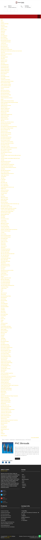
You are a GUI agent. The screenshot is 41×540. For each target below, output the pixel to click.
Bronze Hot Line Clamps (5, 417)
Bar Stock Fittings (4, 300)
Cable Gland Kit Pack (4, 271)
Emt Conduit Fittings (4, 224)
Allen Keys (2, 120)
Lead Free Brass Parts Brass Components (8, 376)
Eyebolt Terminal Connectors (6, 415)
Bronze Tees (3, 318)
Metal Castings (3, 391)
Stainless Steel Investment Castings (7, 81)
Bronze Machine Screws (5, 76)
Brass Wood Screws (4, 44)
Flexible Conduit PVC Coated (6, 277)
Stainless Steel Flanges (5, 364)
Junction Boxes (3, 220)
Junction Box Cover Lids (5, 227)
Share (4, 497)
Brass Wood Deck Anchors (5, 91)
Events (2, 432)
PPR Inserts (3, 58)
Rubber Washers (4, 392)
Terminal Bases (3, 176)
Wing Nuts (2, 28)
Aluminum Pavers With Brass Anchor (7, 122)
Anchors (2, 88)
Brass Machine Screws (5, 47)
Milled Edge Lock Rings (5, 223)
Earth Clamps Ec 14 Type (5, 150)
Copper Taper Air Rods (5, 175)
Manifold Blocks (3, 370)
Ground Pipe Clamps (4, 191)
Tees (2, 291)
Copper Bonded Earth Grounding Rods (7, 164)
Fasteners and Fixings (4, 23)
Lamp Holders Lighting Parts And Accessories (9, 147)
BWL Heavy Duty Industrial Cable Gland (7, 253)
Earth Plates (3, 168)
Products (2, 22)
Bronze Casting (3, 518)
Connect (4, 501)
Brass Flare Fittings (4, 358)
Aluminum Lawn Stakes (5, 111)
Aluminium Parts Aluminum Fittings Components (9, 395)
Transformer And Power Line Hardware (8, 409)
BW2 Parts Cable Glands (5, 279)
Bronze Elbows (3, 315)
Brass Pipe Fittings (4, 305)
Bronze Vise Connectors (5, 414)
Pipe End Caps (3, 299)
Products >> (7, 439)
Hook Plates (3, 217)
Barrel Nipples (3, 324)
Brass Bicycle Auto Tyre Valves (6, 389)
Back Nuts (2, 302)
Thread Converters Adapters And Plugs (8, 209)
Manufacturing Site (4, 423)
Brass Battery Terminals (5, 144)
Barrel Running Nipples (5, 306)
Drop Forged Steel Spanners (6, 383)
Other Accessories (4, 106)
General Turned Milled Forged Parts (7, 373)
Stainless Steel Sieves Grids (6, 400)
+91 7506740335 (24, 520)
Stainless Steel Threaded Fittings (6, 362)
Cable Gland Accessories (5, 264)
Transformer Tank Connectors (6, 412)
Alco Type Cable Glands (5, 255)
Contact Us (24, 485)
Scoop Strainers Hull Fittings (6, 326)
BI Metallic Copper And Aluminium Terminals (8, 208)
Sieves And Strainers (4, 330)
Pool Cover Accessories (5, 87)
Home (2, 19)
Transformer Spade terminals (6, 411)
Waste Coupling (3, 329)
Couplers (2, 194)
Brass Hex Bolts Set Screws (6, 40)
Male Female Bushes (4, 274)
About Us (23, 476)
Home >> (3, 439)
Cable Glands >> (13, 439)
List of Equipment (4, 426)
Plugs (2, 321)
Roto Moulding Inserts (5, 64)
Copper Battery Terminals (5, 146)
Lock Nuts (2, 232)
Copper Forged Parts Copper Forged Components (9, 385)
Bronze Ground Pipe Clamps (6, 235)
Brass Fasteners (4, 37)
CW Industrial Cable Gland (5, 283)
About (2, 20)
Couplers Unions (4, 288)
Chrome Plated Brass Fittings (6, 356)
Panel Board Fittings (4, 135)
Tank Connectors (4, 246)
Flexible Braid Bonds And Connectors (7, 173)
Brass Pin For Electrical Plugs (6, 132)
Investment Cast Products (5, 79)
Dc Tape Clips (3, 179)
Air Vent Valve (3, 312)
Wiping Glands (3, 262)
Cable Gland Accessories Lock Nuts (7, 270)
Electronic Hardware (4, 202)
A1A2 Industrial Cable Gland (6, 258)
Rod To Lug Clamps (4, 184)
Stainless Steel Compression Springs (7, 100)
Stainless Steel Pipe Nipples (5, 401)
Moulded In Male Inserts (5, 70)
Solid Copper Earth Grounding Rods (7, 165)
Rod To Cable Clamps (4, 185)
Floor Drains (3, 333)
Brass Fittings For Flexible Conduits (7, 128)
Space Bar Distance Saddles (6, 212)
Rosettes (2, 336)
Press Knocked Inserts (5, 66)
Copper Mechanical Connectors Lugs (7, 187)
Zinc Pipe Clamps (4, 193)
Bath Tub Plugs (3, 339)
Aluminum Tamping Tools (5, 108)
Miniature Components (5, 397)
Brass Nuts (3, 25)
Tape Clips (2, 178)
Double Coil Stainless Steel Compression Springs (9, 102)
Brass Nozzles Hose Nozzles (6, 406)
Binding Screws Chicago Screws (6, 49)
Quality (2, 430)
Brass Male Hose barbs (5, 344)
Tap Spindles (3, 338)
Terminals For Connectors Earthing (7, 141)
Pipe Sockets (3, 311)
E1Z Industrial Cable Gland (5, 282)
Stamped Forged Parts (5, 382)
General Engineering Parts (5, 386)
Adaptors (2, 276)
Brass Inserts (3, 55)
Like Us (4, 490)
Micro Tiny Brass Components (6, 149)
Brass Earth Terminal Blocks (6, 138)
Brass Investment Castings (5, 82)
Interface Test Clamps (5, 190)
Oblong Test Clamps (4, 197)
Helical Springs (3, 403)
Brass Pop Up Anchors (5, 96)
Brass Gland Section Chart (5, 265)
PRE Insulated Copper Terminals (6, 206)
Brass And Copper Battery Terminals (7, 143)
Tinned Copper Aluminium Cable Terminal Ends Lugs (10, 203)
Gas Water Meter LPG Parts (5, 368)
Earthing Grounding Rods (5, 162)
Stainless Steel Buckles (5, 109)
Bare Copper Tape (4, 182)
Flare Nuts (2, 34)
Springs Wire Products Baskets (6, 388)
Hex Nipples (3, 309)
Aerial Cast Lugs (4, 418)
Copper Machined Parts (5, 380)
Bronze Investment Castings (6, 85)
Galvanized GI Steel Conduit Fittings (7, 211)
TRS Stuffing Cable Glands (5, 261)
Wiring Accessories (4, 131)
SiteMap (23, 487)
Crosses (2, 317)
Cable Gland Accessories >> (21, 439)
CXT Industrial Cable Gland (5, 280)
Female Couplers (4, 221)
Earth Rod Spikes (4, 200)
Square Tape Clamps (4, 199)
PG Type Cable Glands (4, 256)
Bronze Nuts (3, 75)
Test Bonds (3, 181)
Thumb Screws (3, 43)
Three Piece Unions (4, 323)
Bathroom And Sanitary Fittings (6, 327)
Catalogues (3, 433)
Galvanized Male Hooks (5, 214)
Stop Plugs (3, 308)
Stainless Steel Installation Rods (6, 114)
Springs (2, 99)
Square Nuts (3, 31)
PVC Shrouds (3, 267)
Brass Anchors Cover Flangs (6, 94)
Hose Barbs (3, 342)
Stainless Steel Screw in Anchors (6, 97)
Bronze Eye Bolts (4, 240)
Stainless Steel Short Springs (6, 105)
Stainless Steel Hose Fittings (6, 361)
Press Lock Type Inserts (5, 69)
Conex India (9, 536)
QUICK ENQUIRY (36, 437)
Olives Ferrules (3, 294)
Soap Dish (2, 335)
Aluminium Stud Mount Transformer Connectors (9, 420)
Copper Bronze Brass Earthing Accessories (8, 167)
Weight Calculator (4, 435)
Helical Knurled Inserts (5, 67)
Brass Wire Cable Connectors (6, 134)
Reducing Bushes (4, 297)
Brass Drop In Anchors (5, 72)
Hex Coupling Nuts (4, 35)
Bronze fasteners (4, 73)
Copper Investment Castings (6, 84)
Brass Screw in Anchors (5, 90)
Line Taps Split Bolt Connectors (6, 152)
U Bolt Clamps (3, 244)
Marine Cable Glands (4, 259)
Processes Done (4, 427)
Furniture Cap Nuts (4, 26)
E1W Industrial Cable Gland (5, 249)
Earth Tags (3, 268)
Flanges (2, 320)
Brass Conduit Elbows (4, 125)
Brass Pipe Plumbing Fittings (6, 296)
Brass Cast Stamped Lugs (5, 129)
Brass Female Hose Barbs (5, 345)
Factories (2, 424)
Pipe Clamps (3, 371)
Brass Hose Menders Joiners (6, 350)
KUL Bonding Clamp (4, 238)
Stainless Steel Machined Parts (6, 377)
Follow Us (4, 494)
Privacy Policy (7, 537)
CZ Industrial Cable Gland (5, 250)
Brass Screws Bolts (4, 38)
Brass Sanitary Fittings (5, 341)
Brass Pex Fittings (4, 367)
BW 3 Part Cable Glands (5, 252)
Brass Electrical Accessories (6, 123)
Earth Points (3, 196)
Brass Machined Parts (4, 374)
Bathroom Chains (4, 332)
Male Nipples (3, 215)
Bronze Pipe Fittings (4, 314)
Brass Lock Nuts (4, 29)
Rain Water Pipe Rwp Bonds (5, 170)
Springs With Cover (4, 103)
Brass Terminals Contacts (5, 140)
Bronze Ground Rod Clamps (6, 237)
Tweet (32, 437)
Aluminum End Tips (4, 117)
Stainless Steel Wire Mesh (5, 398)
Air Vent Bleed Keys (4, 303)
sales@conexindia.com (25, 517)
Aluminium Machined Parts (5, 379)
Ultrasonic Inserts (4, 61)
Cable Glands (3, 247)
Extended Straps (4, 112)
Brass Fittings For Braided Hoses (6, 347)
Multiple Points (3, 188)
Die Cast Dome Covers (5, 218)
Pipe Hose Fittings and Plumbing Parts (7, 285)
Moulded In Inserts (4, 60)
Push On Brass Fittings (5, 353)
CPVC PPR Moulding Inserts (6, 365)
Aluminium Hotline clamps (5, 421)
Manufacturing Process (5, 429)
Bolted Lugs (3, 153)
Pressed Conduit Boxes (5, 226)
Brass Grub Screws (4, 46)
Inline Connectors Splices (5, 205)
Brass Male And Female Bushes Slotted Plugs (9, 126)
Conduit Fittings (3, 273)
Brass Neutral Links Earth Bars (6, 137)
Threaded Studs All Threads (6, 41)
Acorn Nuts (3, 32)
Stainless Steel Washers (5, 408)
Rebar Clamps (3, 243)
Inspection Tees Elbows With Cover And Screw (9, 229)
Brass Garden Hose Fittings (5, 355)
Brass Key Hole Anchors (5, 93)
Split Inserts (3, 63)
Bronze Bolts (3, 78)
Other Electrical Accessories (6, 161)
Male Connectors (4, 293)
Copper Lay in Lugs (4, 241)
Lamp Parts (3, 394)
